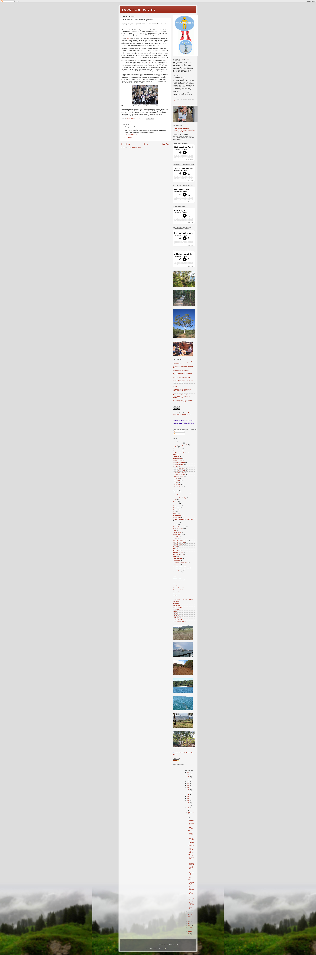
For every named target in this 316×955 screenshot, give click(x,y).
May (189, 921)
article (149, 62)
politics (174, 530)
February (190, 927)
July (189, 917)
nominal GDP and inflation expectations (183, 519)
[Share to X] (150, 119)
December (191, 809)
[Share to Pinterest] (153, 119)
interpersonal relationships (180, 498)
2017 (188, 792)
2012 (188, 802)
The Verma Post (177, 617)
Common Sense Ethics (179, 588)
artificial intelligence (178, 443)
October (190, 816)
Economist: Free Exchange (180, 597)
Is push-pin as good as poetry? (181, 370)
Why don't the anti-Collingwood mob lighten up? (191, 905)
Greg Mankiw (176, 601)
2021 (188, 783)
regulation (175, 546)
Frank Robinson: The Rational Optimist (183, 599)
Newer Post (125, 144)
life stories (175, 509)
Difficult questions (177, 458)
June (189, 919)
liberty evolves (176, 505)
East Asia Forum (177, 591)
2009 (188, 934)
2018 (188, 790)
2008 (188, 936)
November (191, 812)
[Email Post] (144, 118)
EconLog (175, 595)
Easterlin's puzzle (177, 460)
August (190, 914)
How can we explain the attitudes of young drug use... (191, 849)
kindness (175, 501)
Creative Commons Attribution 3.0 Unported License (183, 414)
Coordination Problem (178, 589)
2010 (188, 807)
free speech (176, 478)
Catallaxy (175, 582)
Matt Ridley (176, 609)
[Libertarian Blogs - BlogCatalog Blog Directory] (184, 754)
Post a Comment (128, 137)
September (191, 911)
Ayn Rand (175, 446)
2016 (188, 794)
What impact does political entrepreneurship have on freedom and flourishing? (184, 129)
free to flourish (176, 480)
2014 (188, 798)
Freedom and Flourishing (138, 9)
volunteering (176, 564)
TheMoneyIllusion (177, 619)
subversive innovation (178, 554)
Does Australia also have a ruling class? (191, 857)
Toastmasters (176, 560)
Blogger (167, 948)
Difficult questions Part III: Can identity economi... (191, 892)
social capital (176, 550)
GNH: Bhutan (176, 488)
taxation (175, 556)
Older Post (165, 144)
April (189, 923)
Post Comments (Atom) (135, 147)
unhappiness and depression (180, 562)
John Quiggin (176, 605)
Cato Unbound (176, 584)
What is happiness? (178, 570)
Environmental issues (178, 472)
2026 (188, 772)
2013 (188, 800)
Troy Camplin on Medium (179, 621)
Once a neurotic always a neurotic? (182, 377)
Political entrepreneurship (179, 526)
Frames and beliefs (178, 476)
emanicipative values (178, 468)
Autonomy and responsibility (180, 445)
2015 (188, 796)
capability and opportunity (179, 452)
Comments (178, 434)
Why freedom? (176, 572)
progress (175, 538)
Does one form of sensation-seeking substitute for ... (191, 840)
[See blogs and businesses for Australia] (176, 760)
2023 (188, 779)
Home (146, 144)
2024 (188, 777)
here (163, 105)
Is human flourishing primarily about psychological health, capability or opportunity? (182, 391)
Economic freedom (178, 464)
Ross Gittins (176, 613)
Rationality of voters (178, 544)
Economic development (179, 462)
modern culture (177, 515)
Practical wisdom (177, 534)
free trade (175, 482)
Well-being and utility (178, 566)
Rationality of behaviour (132, 121)
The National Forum (178, 615)
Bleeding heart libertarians (179, 580)
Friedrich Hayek (177, 484)
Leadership (176, 503)
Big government (177, 448)
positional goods (177, 532)
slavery (175, 548)
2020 (188, 785)
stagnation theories (178, 552)
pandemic (175, 524)
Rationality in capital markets (180, 540)
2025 (188, 774)
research (128, 38)
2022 (188, 781)
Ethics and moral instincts (179, 474)
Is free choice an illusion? (191, 898)
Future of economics (178, 486)
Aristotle (175, 441)
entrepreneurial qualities (179, 470)
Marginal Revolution (178, 607)
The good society (177, 558)
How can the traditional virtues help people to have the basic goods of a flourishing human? (182, 396)
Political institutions (178, 528)
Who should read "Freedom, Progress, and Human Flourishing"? (183, 401)
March (190, 925)
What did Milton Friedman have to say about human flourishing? (183, 381)
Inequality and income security (181, 494)
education (175, 466)
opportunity (176, 523)
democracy (176, 456)
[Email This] (147, 119)
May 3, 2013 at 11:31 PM (131, 134)
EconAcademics (177, 593)
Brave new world (177, 450)
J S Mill (175, 500)
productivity (176, 536)
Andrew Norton (177, 578)
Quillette (175, 611)
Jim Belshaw (176, 603)
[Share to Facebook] (152, 119)
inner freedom (176, 496)
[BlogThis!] (149, 119)
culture (174, 454)
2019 (188, 787)
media (174, 511)
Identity (175, 490)
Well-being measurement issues (181, 568)
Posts (176, 431)
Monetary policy (177, 517)
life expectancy (177, 507)
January (190, 931)
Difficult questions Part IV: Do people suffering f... (191, 883)
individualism (176, 492)
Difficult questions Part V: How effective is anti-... (191, 874)
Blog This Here (177, 766)
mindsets (175, 513)
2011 (188, 805)
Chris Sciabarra (177, 586)
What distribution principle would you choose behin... (191, 865)
